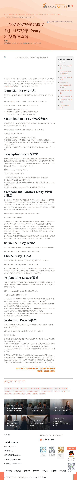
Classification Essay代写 (11, 388)
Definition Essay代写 (47, 388)
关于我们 (45, 471)
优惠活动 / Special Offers (12, 459)
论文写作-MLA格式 (60, 410)
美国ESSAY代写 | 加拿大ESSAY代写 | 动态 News (21, 14)
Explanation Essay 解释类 (66, 101)
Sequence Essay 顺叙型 (66, 92)
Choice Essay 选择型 (66, 96)
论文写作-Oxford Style (36, 424)
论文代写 (42, 394)
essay (13, 101)
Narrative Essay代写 (47, 391)
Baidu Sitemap (42, 477)
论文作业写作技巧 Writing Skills (52, 14)
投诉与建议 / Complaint (12, 455)
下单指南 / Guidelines (11, 442)
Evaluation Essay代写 (19, 391)
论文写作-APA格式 (37, 410)
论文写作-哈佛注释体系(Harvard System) (15, 409)
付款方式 (18, 471)
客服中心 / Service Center (13, 463)
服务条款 (54, 471)
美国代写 (35, 394)
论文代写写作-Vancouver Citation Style (61, 423)
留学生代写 (17, 394)
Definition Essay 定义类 (66, 67)
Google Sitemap (32, 477)
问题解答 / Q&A (9, 451)
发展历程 (27, 471)
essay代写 (8, 391)
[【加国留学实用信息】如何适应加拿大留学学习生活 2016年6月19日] (2, 476)
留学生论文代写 (26, 394)
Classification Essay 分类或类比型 (65, 72)
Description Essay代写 (61, 388)
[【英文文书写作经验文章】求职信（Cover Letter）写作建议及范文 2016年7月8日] (75, 476)
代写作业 (57, 391)
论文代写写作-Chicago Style (13, 424)
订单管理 (9, 471)
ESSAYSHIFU (8, 86)
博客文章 (36, 471)
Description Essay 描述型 (66, 78)
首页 (5, 14)
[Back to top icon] (67, 480)
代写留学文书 (65, 391)
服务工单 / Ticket (10, 446)
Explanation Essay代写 (33, 391)
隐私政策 (63, 471)
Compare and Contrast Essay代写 (30, 388)
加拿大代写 (8, 394)
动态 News (39, 14)
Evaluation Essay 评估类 (65, 106)
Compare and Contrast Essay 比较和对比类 (65, 85)
